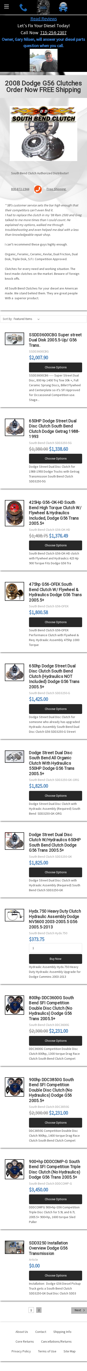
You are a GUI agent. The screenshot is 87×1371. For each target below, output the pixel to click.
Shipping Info (62, 1332)
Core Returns (25, 1341)
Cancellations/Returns (56, 1341)
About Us (22, 1332)
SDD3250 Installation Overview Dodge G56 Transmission (48, 1248)
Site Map (70, 1351)
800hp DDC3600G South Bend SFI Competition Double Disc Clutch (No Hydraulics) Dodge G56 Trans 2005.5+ (51, 1008)
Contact (40, 1332)
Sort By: (7, 319)
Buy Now (55, 959)
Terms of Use (47, 1351)
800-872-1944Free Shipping (39, 189)
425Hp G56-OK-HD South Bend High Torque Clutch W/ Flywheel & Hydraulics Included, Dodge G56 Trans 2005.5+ (55, 513)
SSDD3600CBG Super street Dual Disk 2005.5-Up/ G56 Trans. (55, 340)
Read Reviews (43, 18)
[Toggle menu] (6, 6)
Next (78, 1310)
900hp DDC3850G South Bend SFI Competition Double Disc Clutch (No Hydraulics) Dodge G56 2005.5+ (51, 1090)
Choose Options (56, 367)
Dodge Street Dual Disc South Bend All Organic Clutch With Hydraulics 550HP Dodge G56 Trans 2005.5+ (51, 763)
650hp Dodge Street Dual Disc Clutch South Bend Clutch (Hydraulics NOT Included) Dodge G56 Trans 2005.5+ (54, 676)
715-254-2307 (53, 32)
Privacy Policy (21, 1351)
